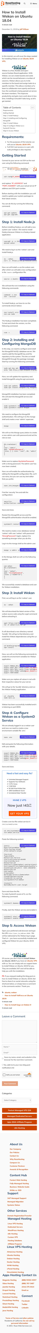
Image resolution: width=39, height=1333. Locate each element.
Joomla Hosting (8, 1287)
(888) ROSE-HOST (29, 1280)
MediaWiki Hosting (10, 1307)
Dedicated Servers (15, 1227)
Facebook (26, 1301)
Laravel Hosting (8, 1294)
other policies (28, 1318)
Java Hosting (7, 1310)
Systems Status (13, 1205)
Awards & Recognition (19, 1169)
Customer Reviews (17, 1166)
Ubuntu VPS (32, 961)
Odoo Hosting (8, 1283)
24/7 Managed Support (16, 1198)
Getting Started (8, 113)
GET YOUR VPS (19, 813)
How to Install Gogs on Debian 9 (18, 1005)
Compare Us (15, 1163)
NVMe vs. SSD (15, 1190)
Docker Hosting (13, 1262)
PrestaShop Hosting (10, 1300)
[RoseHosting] (10, 3)
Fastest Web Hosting (18, 1180)
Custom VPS (13, 1237)
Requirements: (8, 110)
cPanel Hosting (13, 1269)
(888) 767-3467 (28, 1283)
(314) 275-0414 (28, 1287)
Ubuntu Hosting (13, 1255)
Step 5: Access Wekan (11, 131)
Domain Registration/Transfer (19, 1216)
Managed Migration (15, 1202)
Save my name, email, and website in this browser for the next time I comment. (20, 1058)
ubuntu (7, 992)
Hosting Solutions (15, 1240)
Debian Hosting (13, 1258)
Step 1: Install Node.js (10, 116)
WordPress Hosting (16, 1230)
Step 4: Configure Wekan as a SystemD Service (13, 127)
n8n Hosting (13, 1234)
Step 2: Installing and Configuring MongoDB (15, 119)
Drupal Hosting (8, 1290)
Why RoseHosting (17, 1159)
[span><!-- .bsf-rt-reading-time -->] (19, 170)
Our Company (15, 1149)
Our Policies (14, 1152)
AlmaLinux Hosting (14, 1252)
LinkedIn (25, 1308)
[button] (24, 3)
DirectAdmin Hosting (15, 1272)
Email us (25, 1290)
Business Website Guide (19, 1187)
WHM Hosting (12, 1265)
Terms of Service (12, 1318)
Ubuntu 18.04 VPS (23, 144)
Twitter (24, 1304)
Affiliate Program (15, 1244)
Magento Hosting (9, 1280)
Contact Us (14, 1156)
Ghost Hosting (8, 1304)
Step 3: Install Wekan (10, 123)
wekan (14, 992)
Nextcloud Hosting (9, 1297)
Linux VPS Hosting (15, 1223)
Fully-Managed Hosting (19, 1183)
